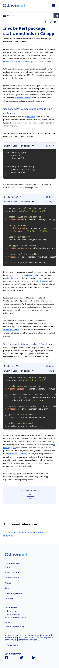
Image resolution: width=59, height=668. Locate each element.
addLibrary (40, 281)
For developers (12, 577)
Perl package (26, 145)
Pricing (8, 583)
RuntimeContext (14, 278)
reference (31, 117)
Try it (51, 201)
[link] (14, 5)
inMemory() (32, 275)
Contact (9, 598)
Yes (30, 498)
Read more (12, 645)
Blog (7, 588)
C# (17, 197)
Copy (51, 145)
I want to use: (10, 145)
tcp (14, 448)
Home (8, 567)
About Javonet (12, 572)
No (30, 494)
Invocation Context (22, 98)
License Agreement (14, 593)
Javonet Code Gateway (17, 454)
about (15, 473)
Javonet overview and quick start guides (19, 61)
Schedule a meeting (15, 626)
